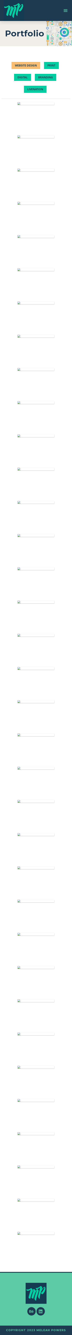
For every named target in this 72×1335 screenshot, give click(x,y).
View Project (36, 122)
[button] (65, 10)
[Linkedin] (41, 1311)
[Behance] (31, 1311)
